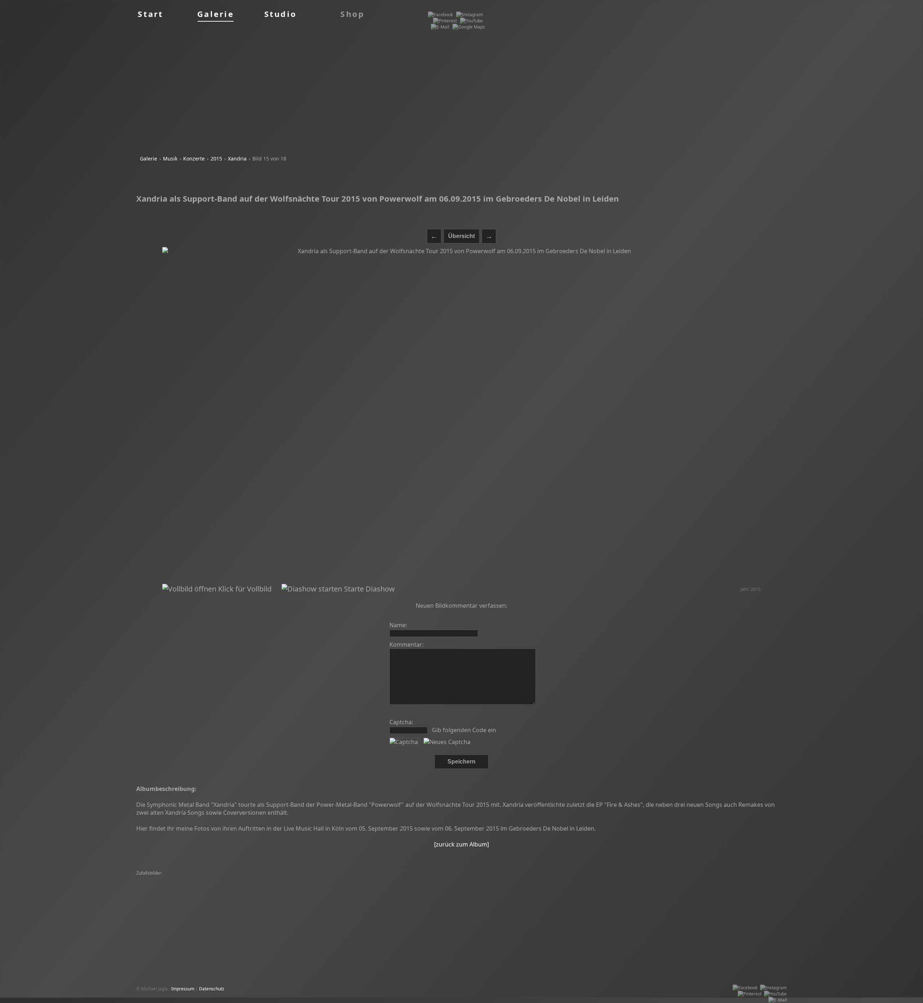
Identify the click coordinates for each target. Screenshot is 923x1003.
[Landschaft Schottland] (370, 886)
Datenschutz (211, 989)
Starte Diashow (368, 589)
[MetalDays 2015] (156, 879)
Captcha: (401, 722)
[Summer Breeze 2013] (368, 879)
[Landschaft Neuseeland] (649, 892)
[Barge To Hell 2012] (465, 879)
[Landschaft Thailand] (198, 879)
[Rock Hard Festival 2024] (163, 886)
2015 (216, 158)
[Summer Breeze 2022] (246, 879)
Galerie (148, 158)
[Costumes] (278, 898)
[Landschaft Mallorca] (217, 892)
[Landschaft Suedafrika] (318, 879)
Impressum (182, 989)
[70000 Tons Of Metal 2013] (328, 892)
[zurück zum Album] (461, 844)
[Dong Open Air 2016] (272, 886)
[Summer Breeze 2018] (550, 879)
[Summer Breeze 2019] (712, 879)
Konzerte (194, 158)
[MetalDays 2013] (594, 879)
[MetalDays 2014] (667, 886)
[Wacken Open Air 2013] (557, 898)
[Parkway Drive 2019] (464, 886)
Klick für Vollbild (243, 589)
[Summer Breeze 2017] (418, 879)
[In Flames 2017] (309, 898)
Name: (398, 625)
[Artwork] (282, 879)
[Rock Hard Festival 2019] (446, 898)
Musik (170, 158)
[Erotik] (531, 886)
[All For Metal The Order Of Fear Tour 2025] (220, 898)
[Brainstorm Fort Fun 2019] (165, 892)
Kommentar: (406, 644)
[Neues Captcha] (447, 742)
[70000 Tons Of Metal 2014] (619, 886)
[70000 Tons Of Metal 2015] (269, 892)
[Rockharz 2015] (631, 879)
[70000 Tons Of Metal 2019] (219, 886)
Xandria (237, 158)
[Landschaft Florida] (348, 898)
